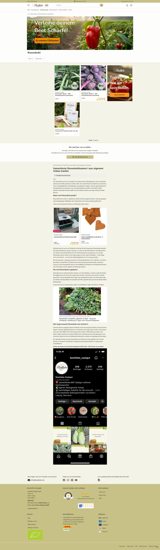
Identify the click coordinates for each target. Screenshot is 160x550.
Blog (71, 284)
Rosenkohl (50, 14)
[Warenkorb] (131, 5)
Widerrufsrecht (32, 524)
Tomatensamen (35, 9)
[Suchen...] (101, 5)
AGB (100, 498)
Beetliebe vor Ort (32, 521)
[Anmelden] (127, 5)
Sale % (70, 9)
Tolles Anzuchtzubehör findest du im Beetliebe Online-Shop (71, 204)
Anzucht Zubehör (62, 9)
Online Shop (33, 14)
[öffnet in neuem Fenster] (86, 506)
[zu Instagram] (68, 480)
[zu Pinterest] (72, 480)
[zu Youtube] (76, 480)
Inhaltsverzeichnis (63, 175)
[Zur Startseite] (40, 5)
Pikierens (56, 264)
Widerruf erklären (153, 546)
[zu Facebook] (64, 480)
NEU (28, 9)
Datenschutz (102, 495)
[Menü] (28, 5)
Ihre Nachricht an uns (81, 157)
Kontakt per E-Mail (81, 1)
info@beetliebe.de (32, 508)
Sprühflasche (92, 253)
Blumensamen (53, 9)
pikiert (91, 257)
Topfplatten (67, 260)
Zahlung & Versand (33, 527)
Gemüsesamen (44, 9)
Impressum (102, 492)
